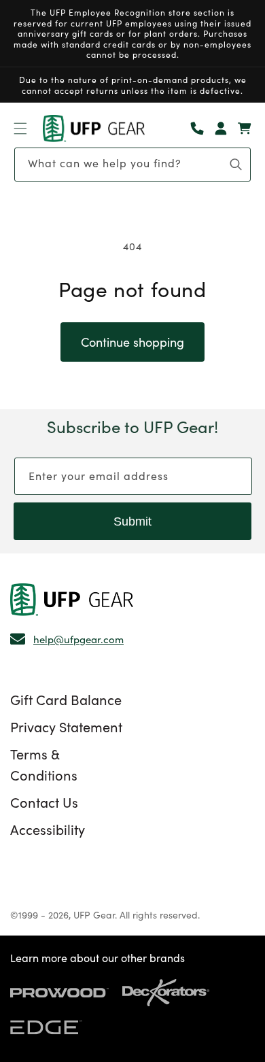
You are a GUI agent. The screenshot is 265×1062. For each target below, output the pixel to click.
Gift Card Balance (66, 698)
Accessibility (47, 828)
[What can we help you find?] (236, 164)
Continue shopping (132, 341)
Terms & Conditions (43, 764)
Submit (132, 521)
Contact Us (44, 801)
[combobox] (132, 165)
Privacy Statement (66, 726)
